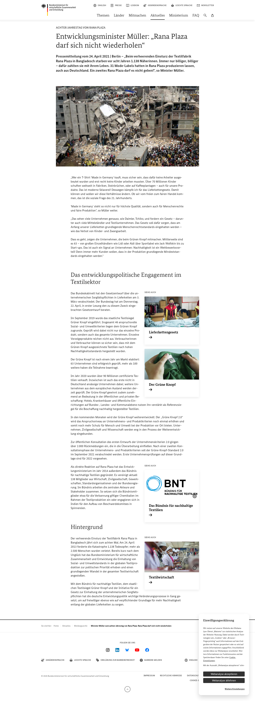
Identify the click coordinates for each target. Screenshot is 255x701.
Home (56, 626)
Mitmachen (137, 15)
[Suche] (205, 17)
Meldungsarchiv (80, 626)
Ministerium (178, 15)
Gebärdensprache (157, 5)
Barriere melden (153, 660)
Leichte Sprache (183, 5)
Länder (119, 15)
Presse (118, 5)
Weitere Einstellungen (235, 689)
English (102, 5)
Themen (103, 15)
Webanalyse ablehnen (224, 680)
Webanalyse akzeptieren (224, 674)
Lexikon (135, 5)
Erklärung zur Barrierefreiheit (118, 660)
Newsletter (207, 5)
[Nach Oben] (127, 689)
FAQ (195, 15)
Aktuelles (158, 15)
